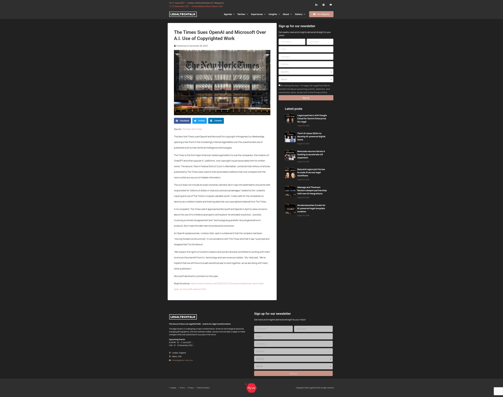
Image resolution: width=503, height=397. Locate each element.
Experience (257, 14)
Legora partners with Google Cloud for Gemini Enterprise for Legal (312, 118)
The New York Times (192, 129)
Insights (273, 14)
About (286, 14)
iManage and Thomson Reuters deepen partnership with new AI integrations (312, 190)
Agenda (228, 14)
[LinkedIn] (316, 5)
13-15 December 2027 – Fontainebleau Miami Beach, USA (196, 6)
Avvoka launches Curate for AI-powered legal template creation (311, 208)
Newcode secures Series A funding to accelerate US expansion (311, 154)
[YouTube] (331, 5)
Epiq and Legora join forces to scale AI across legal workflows (311, 172)
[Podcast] (324, 5)
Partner (241, 14)
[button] (182, 121)
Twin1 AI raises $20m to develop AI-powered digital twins (311, 136)
